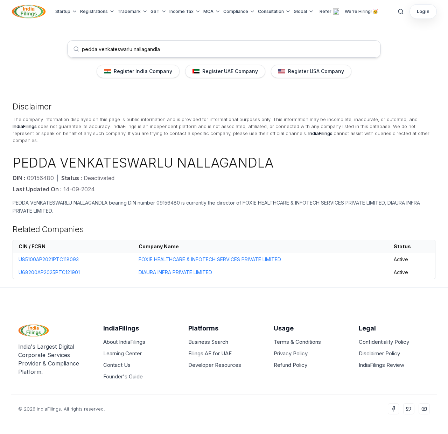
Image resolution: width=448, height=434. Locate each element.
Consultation (271, 11)
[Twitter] (408, 408)
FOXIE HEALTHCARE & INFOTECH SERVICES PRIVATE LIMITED (314, 203)
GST (155, 11)
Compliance (235, 11)
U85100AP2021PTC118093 (49, 259)
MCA (208, 11)
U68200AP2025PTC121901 (49, 272)
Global (300, 11)
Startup (62, 11)
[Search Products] (401, 11)
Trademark (129, 11)
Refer (325, 11)
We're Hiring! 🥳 (361, 11)
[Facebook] (393, 408)
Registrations (94, 11)
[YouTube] (424, 408)
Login (423, 11)
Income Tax (181, 11)
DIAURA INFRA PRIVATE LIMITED (175, 272)
